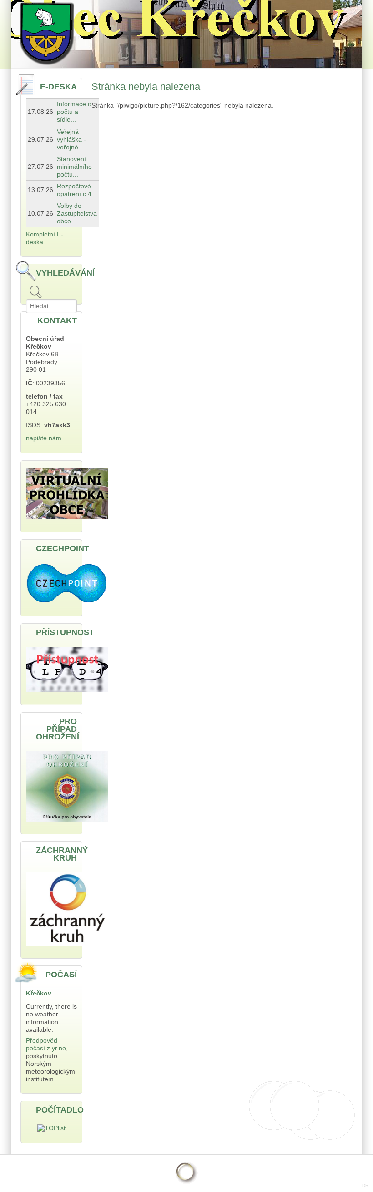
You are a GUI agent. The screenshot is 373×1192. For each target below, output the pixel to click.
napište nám (43, 438)
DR (365, 1185)
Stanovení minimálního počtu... (74, 167)
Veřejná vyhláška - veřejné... (71, 139)
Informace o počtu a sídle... (74, 112)
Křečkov (38, 993)
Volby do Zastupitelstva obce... (77, 213)
